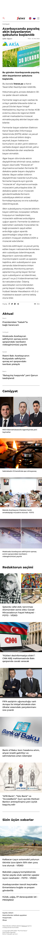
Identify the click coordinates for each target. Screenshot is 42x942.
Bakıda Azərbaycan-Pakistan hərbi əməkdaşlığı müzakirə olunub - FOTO (18, 511)
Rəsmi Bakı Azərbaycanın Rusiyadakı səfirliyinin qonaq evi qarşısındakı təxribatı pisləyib (15, 359)
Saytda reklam (7, 913)
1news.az (24, 926)
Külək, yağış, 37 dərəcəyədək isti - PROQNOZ (20, 898)
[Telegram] (18, 304)
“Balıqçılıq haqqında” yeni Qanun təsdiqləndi (20, 376)
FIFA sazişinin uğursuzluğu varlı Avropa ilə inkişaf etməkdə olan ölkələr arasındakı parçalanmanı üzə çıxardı (19, 705)
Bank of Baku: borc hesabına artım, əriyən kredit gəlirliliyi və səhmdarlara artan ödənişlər (21, 753)
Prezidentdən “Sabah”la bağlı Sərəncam (15, 323)
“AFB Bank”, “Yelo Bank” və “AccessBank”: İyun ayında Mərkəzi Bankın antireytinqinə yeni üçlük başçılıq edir (20, 800)
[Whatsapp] (15, 304)
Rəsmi (4, 318)
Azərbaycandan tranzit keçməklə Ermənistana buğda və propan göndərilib (19, 887)
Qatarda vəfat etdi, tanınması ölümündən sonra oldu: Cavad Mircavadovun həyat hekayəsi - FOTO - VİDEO (18, 611)
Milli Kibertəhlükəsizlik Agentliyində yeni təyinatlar (19, 431)
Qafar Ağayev (7, 39)
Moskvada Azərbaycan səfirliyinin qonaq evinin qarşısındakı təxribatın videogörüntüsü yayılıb (15, 340)
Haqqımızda (7, 917)
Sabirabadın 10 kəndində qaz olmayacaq (19, 471)
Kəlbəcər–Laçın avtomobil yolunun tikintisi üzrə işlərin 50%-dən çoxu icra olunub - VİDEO (20, 862)
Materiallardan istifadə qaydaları (14, 915)
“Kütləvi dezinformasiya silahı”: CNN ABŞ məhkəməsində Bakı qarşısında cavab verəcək (18, 658)
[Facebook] (9, 304)
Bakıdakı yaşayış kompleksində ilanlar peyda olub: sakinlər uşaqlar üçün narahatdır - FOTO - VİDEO (20, 875)
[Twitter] (12, 304)
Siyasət (4, 351)
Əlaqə (4, 920)
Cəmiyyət (5, 24)
